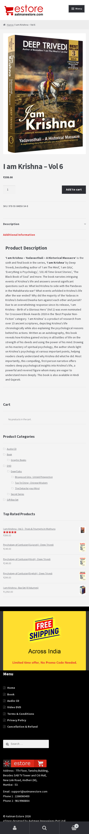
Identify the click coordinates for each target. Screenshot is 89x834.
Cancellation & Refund (22, 726)
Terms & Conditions (20, 714)
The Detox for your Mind (27, 488)
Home (10, 24)
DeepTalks (16, 471)
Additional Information (19, 235)
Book (9, 454)
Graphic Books (18, 460)
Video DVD (14, 707)
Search (44, 828)
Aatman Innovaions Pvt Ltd (47, 821)
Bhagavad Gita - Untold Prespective (34, 476)
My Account (15, 828)
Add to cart (74, 189)
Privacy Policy (16, 720)
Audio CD (12, 448)
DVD (9, 465)
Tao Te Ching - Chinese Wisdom (31, 482)
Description (11, 224)
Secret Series (17, 494)
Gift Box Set (12, 499)
